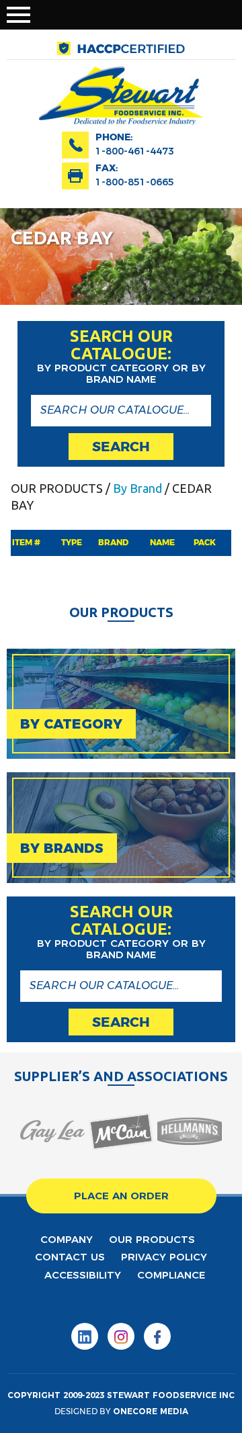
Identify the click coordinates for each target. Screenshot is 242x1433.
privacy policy (164, 1256)
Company (66, 1239)
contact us (70, 1256)
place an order (121, 1195)
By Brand (137, 488)
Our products (152, 1239)
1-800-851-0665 (134, 182)
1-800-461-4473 (134, 151)
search (121, 446)
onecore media (150, 1411)
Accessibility (82, 1274)
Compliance (171, 1274)
